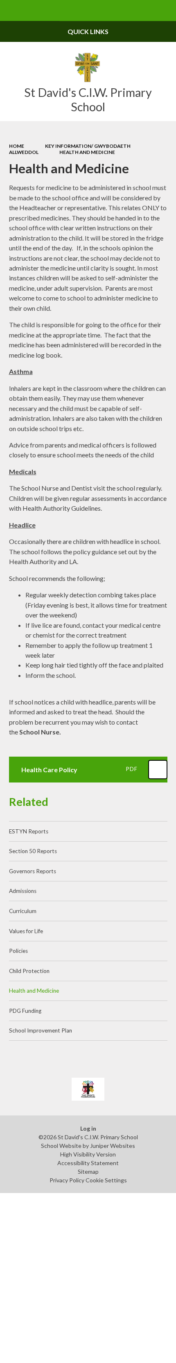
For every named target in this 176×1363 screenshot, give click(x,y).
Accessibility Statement (88, 1162)
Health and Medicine (87, 152)
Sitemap (88, 1171)
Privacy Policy (67, 1180)
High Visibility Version (88, 1154)
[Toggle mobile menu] (10, 10)
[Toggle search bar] (165, 10)
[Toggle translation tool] (144, 10)
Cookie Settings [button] (106, 1180)
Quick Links (88, 31)
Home (16, 146)
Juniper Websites (112, 1145)
